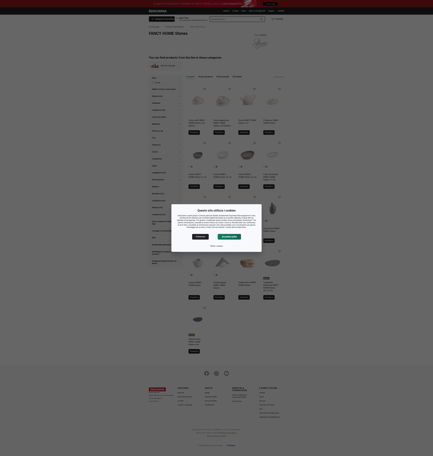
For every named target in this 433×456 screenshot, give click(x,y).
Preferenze (200, 237)
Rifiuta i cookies (216, 246)
